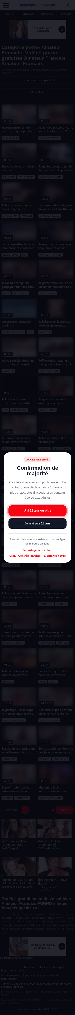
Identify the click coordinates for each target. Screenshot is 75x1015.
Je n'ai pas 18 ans (38, 523)
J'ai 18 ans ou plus (37, 510)
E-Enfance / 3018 (55, 555)
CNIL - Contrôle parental (25, 555)
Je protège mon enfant (37, 550)
